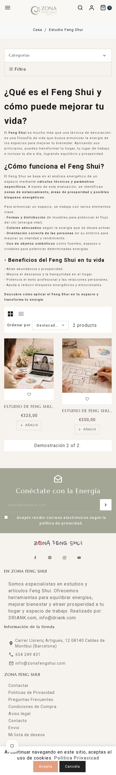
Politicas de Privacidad (31, 692)
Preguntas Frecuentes (30, 699)
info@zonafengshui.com (40, 663)
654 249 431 (28, 654)
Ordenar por (19, 325)
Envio (13, 727)
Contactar (18, 685)
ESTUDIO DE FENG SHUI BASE (87, 410)
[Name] (105, 504)
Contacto (17, 720)
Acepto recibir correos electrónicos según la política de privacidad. (61, 520)
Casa (37, 30)
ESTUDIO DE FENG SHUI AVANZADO (29, 406)
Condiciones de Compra (32, 706)
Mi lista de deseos (26, 734)
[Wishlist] (29, 393)
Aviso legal (19, 713)
